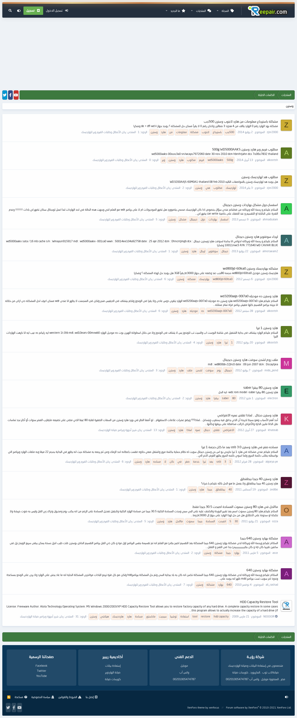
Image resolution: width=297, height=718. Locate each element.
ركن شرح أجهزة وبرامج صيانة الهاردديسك (120, 430)
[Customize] (18, 11)
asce (275, 553)
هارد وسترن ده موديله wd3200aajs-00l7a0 (249, 296)
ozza (275, 521)
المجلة (225, 11)
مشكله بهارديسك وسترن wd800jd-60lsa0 (250, 268)
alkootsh (272, 160)
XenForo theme (196, 707)
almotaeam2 (270, 251)
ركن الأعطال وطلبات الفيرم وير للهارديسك (103, 132)
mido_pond (271, 370)
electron (273, 398)
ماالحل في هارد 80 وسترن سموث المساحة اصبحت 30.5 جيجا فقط (235, 507)
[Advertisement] (148, 54)
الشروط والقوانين (67, 697)
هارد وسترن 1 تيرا (267, 328)
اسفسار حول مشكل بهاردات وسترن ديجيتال (250, 205)
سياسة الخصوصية (40, 697)
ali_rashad (272, 584)
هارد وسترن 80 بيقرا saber (260, 387)
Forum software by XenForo (258, 707)
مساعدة (19, 697)
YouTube (41, 676)
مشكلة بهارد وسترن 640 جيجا (259, 538)
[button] (217, 11)
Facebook (41, 665)
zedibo (274, 489)
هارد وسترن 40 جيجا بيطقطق (259, 479)
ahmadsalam (270, 219)
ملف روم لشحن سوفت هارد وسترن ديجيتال (250, 360)
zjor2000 (272, 132)
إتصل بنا (90, 697)
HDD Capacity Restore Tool (259, 602)
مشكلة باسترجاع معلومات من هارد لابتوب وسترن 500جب (241, 121)
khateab (273, 430)
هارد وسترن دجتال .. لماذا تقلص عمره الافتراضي (247, 415)
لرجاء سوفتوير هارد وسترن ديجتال (257, 236)
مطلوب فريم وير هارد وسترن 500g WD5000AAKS (245, 149)
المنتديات (201, 11)
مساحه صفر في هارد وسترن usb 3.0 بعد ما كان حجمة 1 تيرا (239, 447)
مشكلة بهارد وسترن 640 (262, 570)
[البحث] (10, 11)
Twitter (41, 670)
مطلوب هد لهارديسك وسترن (259, 177)
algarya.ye (271, 461)
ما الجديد (175, 11)
